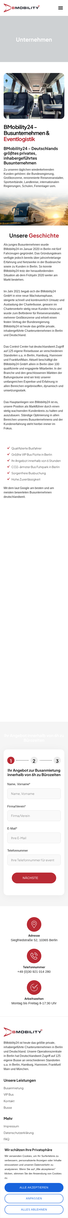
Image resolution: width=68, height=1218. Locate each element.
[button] (60, 8)
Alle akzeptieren (34, 1187)
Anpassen (34, 1198)
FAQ (6, 1139)
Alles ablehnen (34, 1209)
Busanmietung (14, 1088)
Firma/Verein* (16, 806)
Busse (8, 1107)
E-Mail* (12, 828)
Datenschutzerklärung (19, 1133)
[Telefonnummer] (34, 956)
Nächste (30, 878)
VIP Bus (9, 1094)
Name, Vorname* (18, 784)
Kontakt (9, 1101)
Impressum (11, 1126)
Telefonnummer (17, 850)
